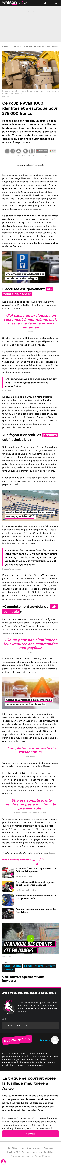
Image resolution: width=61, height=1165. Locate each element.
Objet (5, 1019)
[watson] (9, 3)
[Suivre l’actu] (52, 151)
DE (45, 2)
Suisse (5, 47)
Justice (15, 47)
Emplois (25, 1152)
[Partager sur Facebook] (7, 151)
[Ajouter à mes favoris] (31, 151)
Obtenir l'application (21, 1148)
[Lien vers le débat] (25, 151)
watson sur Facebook (43, 1148)
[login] (3, 1161)
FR (51, 2)
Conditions (49, 1152)
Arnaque (8, 970)
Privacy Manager (43, 1156)
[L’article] (30, 1106)
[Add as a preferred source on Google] (42, 151)
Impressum (36, 1152)
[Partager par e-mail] (18, 151)
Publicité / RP (13, 1152)
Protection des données (21, 1156)
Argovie (39, 966)
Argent (50, 966)
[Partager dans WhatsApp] (12, 151)
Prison (28, 966)
